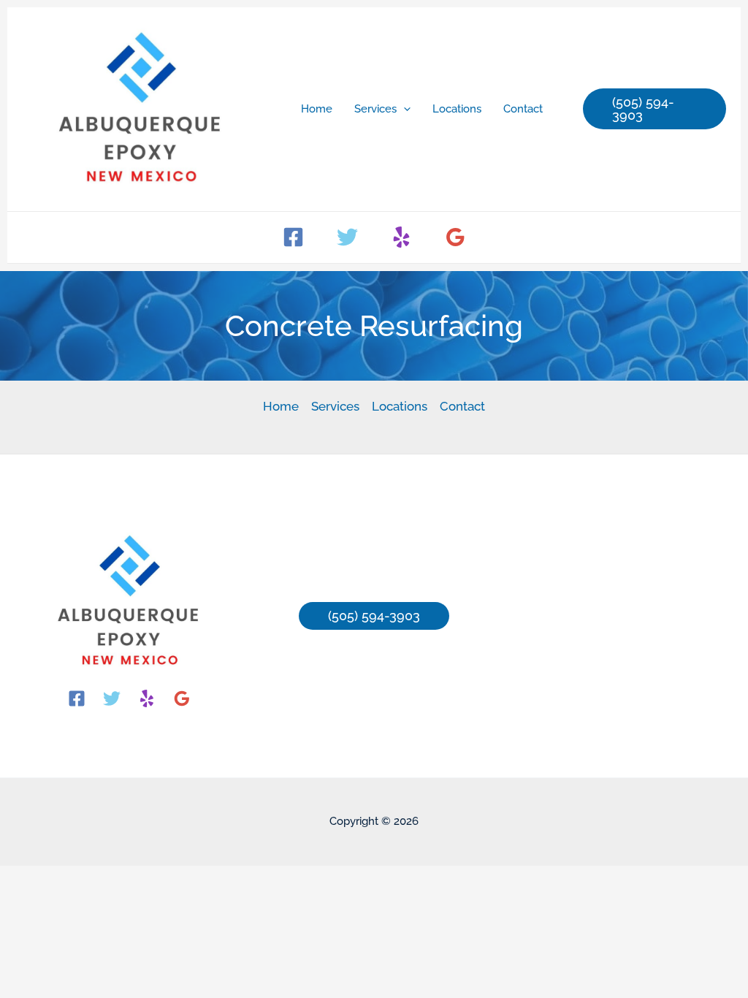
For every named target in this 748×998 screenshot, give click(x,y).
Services (335, 406)
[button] (404, 109)
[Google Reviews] (455, 237)
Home (281, 406)
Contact (462, 406)
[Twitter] (347, 237)
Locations (399, 406)
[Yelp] (401, 237)
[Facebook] (293, 237)
